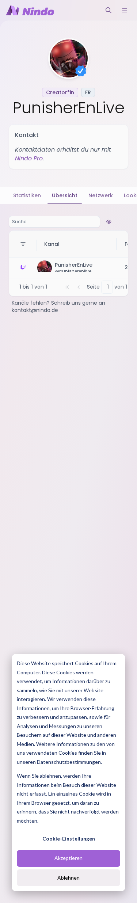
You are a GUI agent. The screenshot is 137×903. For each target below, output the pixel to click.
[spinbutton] (107, 287)
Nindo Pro (29, 158)
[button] (67, 287)
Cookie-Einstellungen (68, 838)
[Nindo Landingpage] (30, 10)
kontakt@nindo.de (35, 310)
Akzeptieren (68, 858)
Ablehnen (68, 878)
